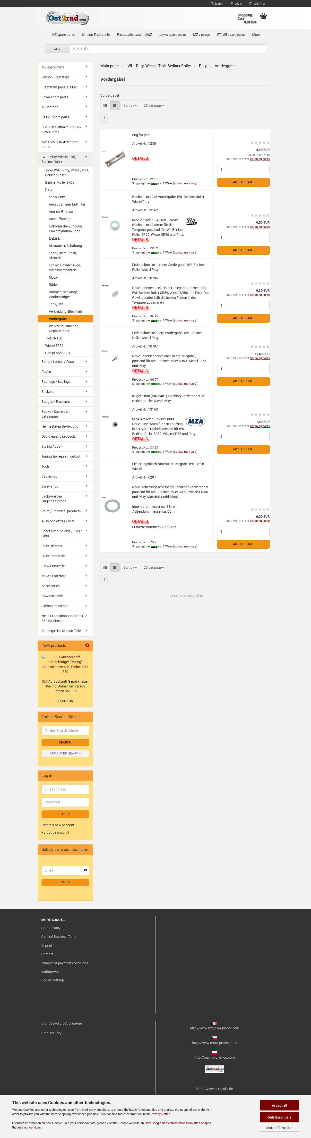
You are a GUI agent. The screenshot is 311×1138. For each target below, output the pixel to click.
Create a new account (58, 825)
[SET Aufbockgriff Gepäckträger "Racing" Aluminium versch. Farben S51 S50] (65, 664)
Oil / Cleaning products (59, 436)
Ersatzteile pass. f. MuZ (134, 35)
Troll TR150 (53, 338)
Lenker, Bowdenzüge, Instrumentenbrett (65, 267)
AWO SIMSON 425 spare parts (60, 144)
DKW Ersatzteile (53, 556)
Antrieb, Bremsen (62, 212)
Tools (46, 466)
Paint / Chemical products (61, 511)
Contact (47, 954)
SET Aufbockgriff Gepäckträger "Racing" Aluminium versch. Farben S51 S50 (65, 686)
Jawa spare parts (172, 35)
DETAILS (140, 158)
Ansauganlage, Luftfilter (67, 204)
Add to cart (243, 182)
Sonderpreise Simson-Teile (61, 631)
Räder (53, 285)
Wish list (258, 3)
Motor (53, 277)
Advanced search (65, 753)
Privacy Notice (160, 1114)
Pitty (48, 190)
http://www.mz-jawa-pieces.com (214, 1028)
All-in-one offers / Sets (58, 521)
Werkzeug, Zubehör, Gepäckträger (63, 328)
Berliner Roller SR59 (60, 182)
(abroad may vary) (185, 183)
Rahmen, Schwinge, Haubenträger (63, 294)
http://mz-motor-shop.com (214, 1057)
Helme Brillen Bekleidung (60, 426)
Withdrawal (50, 972)
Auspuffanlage (60, 219)
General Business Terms (59, 937)
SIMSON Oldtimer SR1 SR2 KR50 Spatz (61, 129)
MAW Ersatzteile (54, 576)
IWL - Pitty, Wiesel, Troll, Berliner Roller (59, 159)
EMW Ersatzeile (53, 566)
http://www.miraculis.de (214, 1089)
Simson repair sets (55, 606)
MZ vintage (201, 35)
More (256, 35)
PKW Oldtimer (52, 546)
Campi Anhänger (57, 353)
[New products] (87, 646)
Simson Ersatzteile (96, 35)
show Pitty (57, 197)
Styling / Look (52, 446)
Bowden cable (52, 596)
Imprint (46, 945)
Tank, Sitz (56, 304)
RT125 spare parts (231, 35)
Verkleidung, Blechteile (65, 311)
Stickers (47, 392)
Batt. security (51, 1033)
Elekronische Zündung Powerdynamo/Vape (65, 228)
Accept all (279, 1105)
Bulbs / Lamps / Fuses (58, 362)
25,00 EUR (65, 701)
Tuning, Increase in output (61, 456)
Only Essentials (279, 1117)
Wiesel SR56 (54, 346)
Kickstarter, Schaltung (65, 246)
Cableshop (50, 476)
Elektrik (54, 238)
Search (218, 3)
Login (237, 3)
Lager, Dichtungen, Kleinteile (63, 255)
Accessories (51, 586)
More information (279, 1128)
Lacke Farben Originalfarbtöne (54, 498)
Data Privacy (50, 928)
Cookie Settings (53, 980)
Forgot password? (55, 832)
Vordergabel (58, 319)
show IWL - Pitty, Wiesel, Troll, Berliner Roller (67, 172)
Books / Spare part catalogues (56, 414)
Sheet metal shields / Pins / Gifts (62, 533)
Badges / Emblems (56, 402)
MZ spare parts (63, 35)
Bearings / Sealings (56, 382)
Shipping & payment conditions (64, 963)
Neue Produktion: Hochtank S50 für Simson (62, 618)
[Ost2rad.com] (67, 18)
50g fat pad (141, 135)
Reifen (46, 372)
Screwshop (50, 486)
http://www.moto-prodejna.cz (214, 1043)
